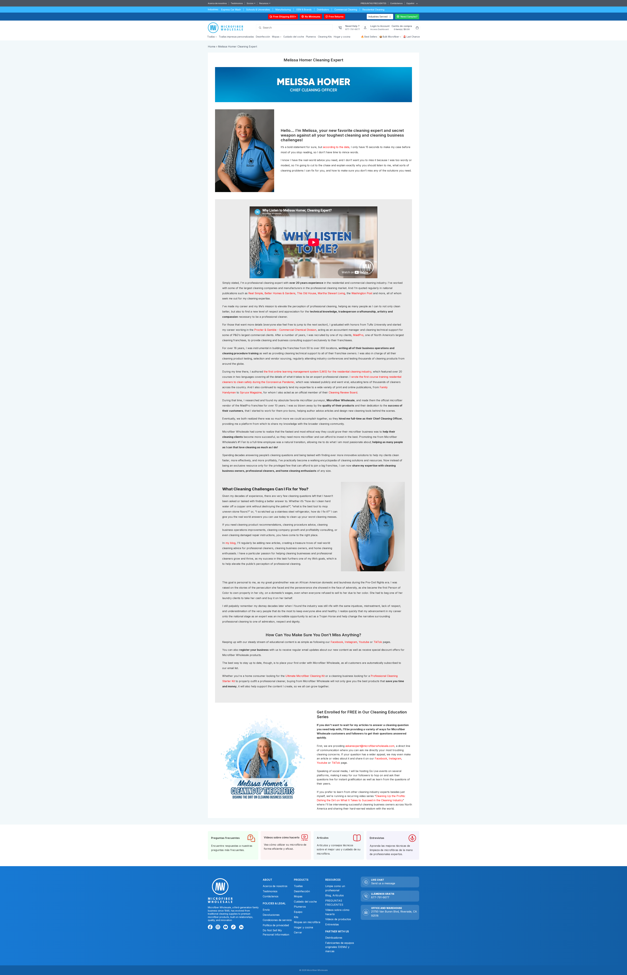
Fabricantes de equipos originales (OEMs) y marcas (339, 947)
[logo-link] (226, 28)
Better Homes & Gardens (280, 293)
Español (410, 3)
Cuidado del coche (305, 901)
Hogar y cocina (303, 927)
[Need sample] (407, 16)
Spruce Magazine (251, 392)
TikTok (378, 642)
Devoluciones (271, 914)
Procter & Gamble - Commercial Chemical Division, (285, 329)
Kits (296, 917)
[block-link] (233, 845)
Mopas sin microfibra (307, 922)
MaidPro (358, 335)
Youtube (364, 642)
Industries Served (378, 16)
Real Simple (255, 293)
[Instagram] (218, 927)
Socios (250, 3)
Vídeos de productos (338, 919)
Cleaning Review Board (343, 392)
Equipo (298, 911)
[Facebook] (211, 927)
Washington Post (361, 293)
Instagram (351, 642)
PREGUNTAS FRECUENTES (373, 3)
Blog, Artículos (334, 895)
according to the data (336, 147)
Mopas (298, 896)
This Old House (306, 293)
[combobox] (411, 3)
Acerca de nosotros (217, 3)
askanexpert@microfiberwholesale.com (369, 746)
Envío (266, 909)
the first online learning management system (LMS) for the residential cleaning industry (317, 371)
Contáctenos (396, 3)
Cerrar (298, 932)
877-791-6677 (380, 897)
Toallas (298, 886)
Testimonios (237, 3)
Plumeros (300, 906)
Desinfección (302, 891)
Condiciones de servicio (277, 920)
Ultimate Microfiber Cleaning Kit (305, 676)
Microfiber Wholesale (317, 970)
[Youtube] (226, 927)
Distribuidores (333, 937)
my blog (230, 543)
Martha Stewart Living (331, 293)
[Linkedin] (241, 927)
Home (211, 46)
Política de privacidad (276, 925)
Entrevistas (332, 924)
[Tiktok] (234, 927)
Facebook (337, 642)
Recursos (263, 3)
